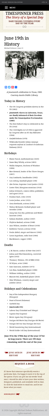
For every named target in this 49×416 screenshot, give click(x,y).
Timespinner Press (24, 13)
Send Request (9, 394)
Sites (43, 2)
